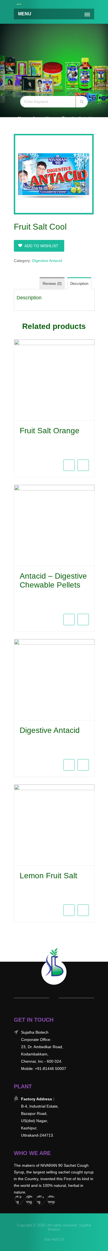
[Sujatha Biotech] (19, 3)
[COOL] (54, 174)
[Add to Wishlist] (83, 465)
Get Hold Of (54, 1240)
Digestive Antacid (77, 118)
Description (79, 284)
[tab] (79, 283)
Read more (18, 452)
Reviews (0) (52, 284)
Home (51, 118)
